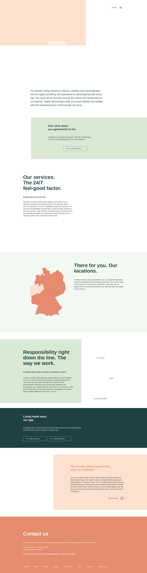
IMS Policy (90, 566)
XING (36, 566)
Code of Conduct (102, 566)
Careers (56, 566)
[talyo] (29, 7)
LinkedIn (26, 566)
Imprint (80, 566)
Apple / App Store (34, 438)
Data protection (68, 566)
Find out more (113, 498)
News (46, 566)
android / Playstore (59, 438)
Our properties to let (75, 148)
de (112, 7)
